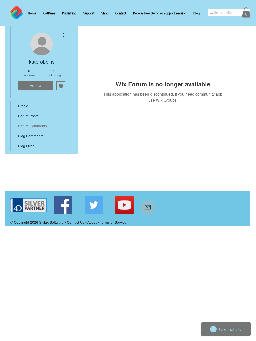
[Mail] (148, 207)
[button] (51, 13)
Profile (23, 106)
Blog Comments (31, 136)
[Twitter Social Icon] (94, 205)
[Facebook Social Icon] (63, 205)
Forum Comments (32, 126)
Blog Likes (26, 146)
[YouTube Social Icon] (125, 205)
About (92, 222)
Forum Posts (28, 116)
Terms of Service (113, 222)
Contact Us (75, 222)
